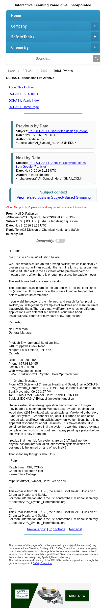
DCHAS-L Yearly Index (24, 100)
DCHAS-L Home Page (24, 107)
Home (16, 15)
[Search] (96, 58)
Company (18, 26)
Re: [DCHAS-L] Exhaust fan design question (58, 131)
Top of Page (57, 529)
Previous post (36, 529)
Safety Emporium (42, 563)
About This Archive (21, 87)
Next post (75, 529)
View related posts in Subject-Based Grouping (54, 197)
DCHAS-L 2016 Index (23, 94)
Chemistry (19, 47)
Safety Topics (22, 36)
